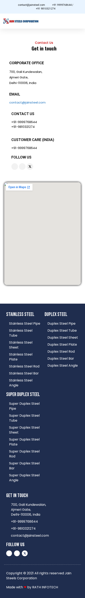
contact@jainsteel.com (27, 102)
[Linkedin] (14, 166)
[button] (79, 21)
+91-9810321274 (23, 127)
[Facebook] (22, 166)
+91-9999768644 (24, 122)
